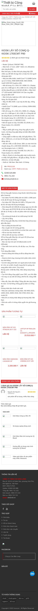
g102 (27, 598)
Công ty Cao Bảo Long (12, 556)
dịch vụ (21, 598)
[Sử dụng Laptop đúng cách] (7, 429)
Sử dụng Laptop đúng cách (22, 426)
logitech (5, 601)
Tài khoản (6, 538)
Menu (33, 13)
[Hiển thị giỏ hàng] (34, 3)
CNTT (11, 17)
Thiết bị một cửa (19, 17)
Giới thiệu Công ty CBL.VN (22, 416)
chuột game (12, 598)
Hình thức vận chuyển (10, 529)
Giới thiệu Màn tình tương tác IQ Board (23, 437)
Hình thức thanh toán (10, 526)
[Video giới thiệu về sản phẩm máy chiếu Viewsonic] (7, 459)
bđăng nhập (11, 406)
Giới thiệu (6, 517)
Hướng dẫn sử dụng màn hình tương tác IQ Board (23, 447)
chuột (4, 598)
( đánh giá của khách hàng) (19, 58)
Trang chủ (5, 17)
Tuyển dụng (7, 535)
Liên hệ (5, 532)
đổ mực (12, 601)
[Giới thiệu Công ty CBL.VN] (7, 419)
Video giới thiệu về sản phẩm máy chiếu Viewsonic (22, 457)
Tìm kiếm (32, 9)
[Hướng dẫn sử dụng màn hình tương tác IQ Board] (7, 449)
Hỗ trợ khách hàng (9, 523)
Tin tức (5, 520)
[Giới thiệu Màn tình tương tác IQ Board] (7, 439)
